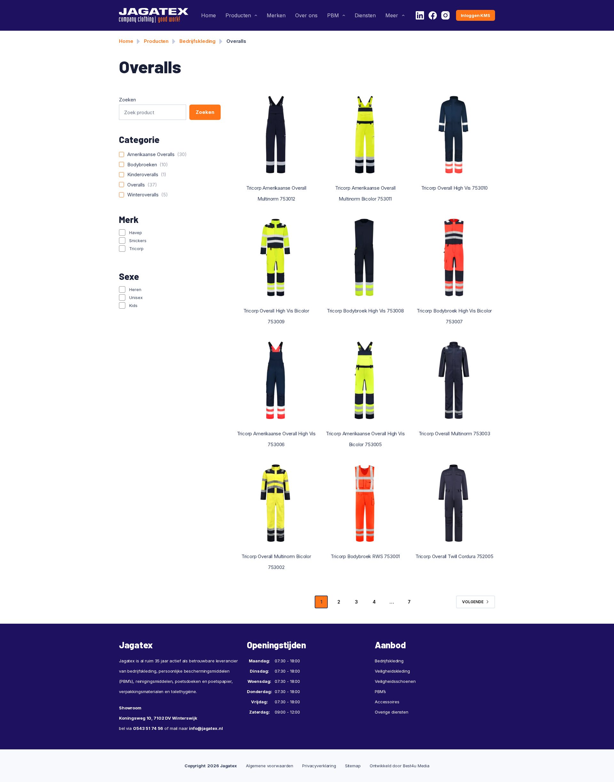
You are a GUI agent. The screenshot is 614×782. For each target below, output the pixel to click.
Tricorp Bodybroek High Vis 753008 (365, 311)
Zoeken (127, 100)
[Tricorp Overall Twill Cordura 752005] (454, 503)
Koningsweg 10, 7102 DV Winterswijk (158, 718)
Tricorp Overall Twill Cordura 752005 (454, 556)
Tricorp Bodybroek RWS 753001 (365, 556)
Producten (238, 15)
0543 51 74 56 (148, 728)
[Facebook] (433, 15)
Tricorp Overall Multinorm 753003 (454, 433)
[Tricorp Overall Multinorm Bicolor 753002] (276, 503)
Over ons (306, 15)
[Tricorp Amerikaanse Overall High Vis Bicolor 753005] (365, 380)
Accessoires (387, 701)
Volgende (473, 601)
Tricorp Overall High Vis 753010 (454, 188)
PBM (333, 15)
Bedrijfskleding (197, 41)
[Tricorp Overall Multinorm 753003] (454, 380)
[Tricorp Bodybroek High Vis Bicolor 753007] (454, 257)
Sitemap (353, 765)
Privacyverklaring (319, 765)
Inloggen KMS (475, 15)
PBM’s (380, 691)
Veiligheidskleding (392, 671)
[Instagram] (445, 15)
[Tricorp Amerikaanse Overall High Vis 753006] (276, 380)
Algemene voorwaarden (269, 765)
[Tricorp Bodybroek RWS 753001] (365, 503)
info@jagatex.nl (206, 728)
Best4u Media (416, 765)
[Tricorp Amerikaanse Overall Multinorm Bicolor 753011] (365, 135)
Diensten (365, 15)
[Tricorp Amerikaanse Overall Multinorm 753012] (276, 135)
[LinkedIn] (420, 15)
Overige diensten (391, 712)
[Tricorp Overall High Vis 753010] (454, 135)
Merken (276, 15)
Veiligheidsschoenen (395, 681)
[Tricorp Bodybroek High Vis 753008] (365, 257)
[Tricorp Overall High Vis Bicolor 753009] (276, 257)
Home (208, 15)
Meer (391, 15)
